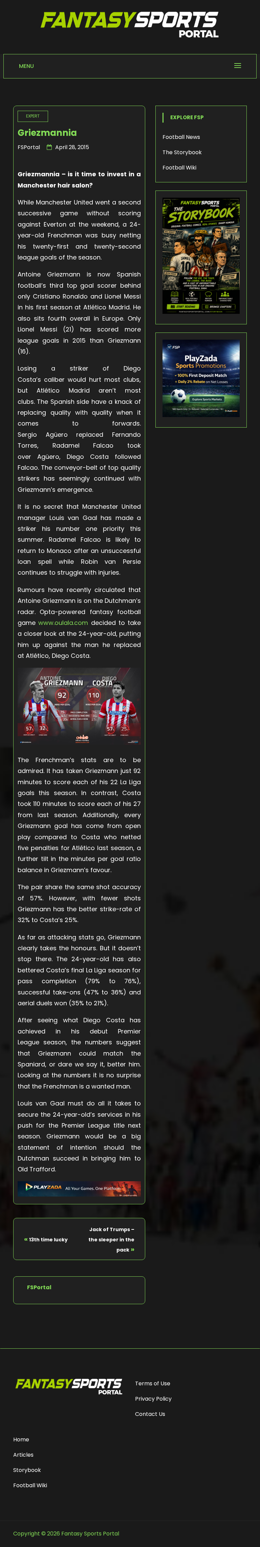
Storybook (27, 1470)
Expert (33, 116)
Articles (23, 1455)
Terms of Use (152, 1383)
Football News (181, 137)
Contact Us (150, 1414)
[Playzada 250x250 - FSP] (201, 415)
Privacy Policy (153, 1399)
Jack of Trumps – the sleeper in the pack (111, 1239)
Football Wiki (179, 168)
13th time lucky (48, 1239)
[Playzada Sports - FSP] (79, 1194)
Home (21, 1439)
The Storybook (182, 152)
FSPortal (29, 147)
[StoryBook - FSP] (201, 312)
